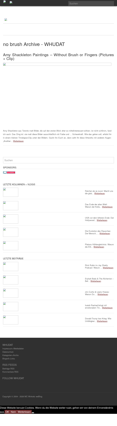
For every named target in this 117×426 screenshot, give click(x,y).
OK (7, 412)
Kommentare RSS (10, 371)
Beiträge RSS (8, 368)
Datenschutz (8, 351)
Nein (13, 412)
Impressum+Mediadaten (13, 348)
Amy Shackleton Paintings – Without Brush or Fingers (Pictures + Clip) (58, 56)
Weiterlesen (18, 141)
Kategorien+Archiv (10, 355)
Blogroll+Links (8, 358)
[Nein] (33, 412)
